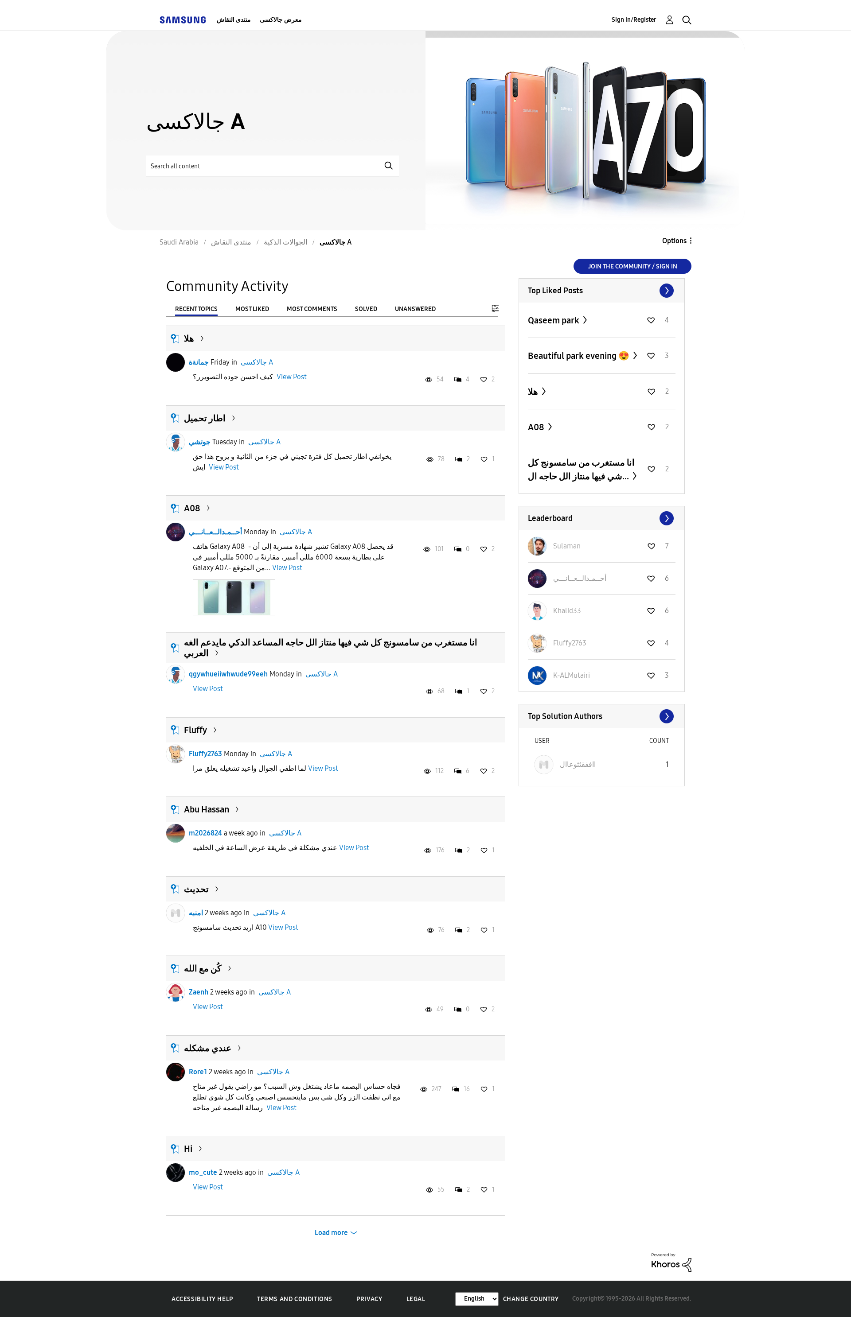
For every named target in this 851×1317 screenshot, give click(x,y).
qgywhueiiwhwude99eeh (228, 674)
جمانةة (199, 362)
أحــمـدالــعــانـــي (215, 532)
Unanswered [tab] (415, 309)
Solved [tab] (366, 309)
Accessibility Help (202, 1299)
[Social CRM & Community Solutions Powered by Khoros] (671, 1262)
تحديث (196, 889)
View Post (292, 377)
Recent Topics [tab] (196, 309)
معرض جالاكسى (281, 19)
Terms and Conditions (294, 1299)
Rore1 (198, 1072)
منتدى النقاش (234, 19)
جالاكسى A (257, 362)
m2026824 (205, 833)
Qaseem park (554, 320)
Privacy (369, 1299)
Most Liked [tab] (252, 309)
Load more (331, 1232)
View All (601, 291)
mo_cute (203, 1172)
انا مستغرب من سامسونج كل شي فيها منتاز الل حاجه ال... (581, 469)
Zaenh (198, 992)
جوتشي (200, 442)
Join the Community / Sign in (632, 266)
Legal (416, 1299)
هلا (189, 338)
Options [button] (674, 241)
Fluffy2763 (205, 754)
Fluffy (195, 730)
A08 (192, 508)
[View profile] (175, 362)
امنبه (196, 913)
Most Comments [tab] (312, 309)
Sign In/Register (634, 19)
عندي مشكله (207, 1048)
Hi (188, 1148)
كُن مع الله (203, 968)
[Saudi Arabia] (183, 20)
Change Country (531, 1299)
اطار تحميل (205, 418)
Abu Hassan (206, 809)
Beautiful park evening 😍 (579, 355)
